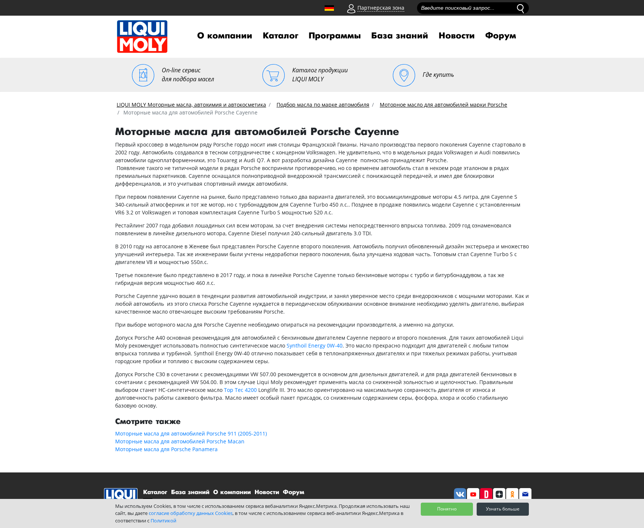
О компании (224, 35)
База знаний (399, 35)
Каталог (280, 35)
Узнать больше (503, 509)
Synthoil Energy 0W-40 (314, 345)
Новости (457, 35)
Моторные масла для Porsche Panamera (166, 449)
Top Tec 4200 (240, 389)
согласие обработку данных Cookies (191, 513)
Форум (500, 35)
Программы (335, 35)
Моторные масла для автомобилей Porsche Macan (179, 441)
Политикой (163, 520)
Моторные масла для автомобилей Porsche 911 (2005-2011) (191, 433)
